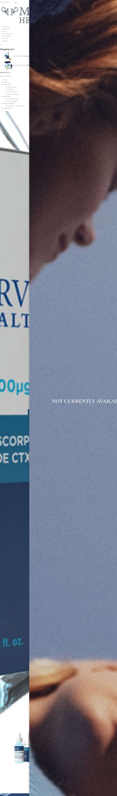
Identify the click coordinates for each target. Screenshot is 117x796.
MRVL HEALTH (8, 84)
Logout (6, 41)
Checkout (6, 29)
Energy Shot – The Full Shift (15, 106)
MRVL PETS (7, 96)
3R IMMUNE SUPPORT (19, 65)
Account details (8, 34)
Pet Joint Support (12, 101)
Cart (5, 31)
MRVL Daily (10, 89)
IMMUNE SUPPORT (18, 56)
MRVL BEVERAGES (9, 104)
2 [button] (1, 44)
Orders (6, 38)
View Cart (3, 76)
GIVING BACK (8, 108)
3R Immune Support (13, 94)
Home (5, 80)
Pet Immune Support (13, 99)
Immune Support (12, 87)
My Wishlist (7, 36)
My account (7, 27)
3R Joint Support (12, 92)
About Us (6, 82)
